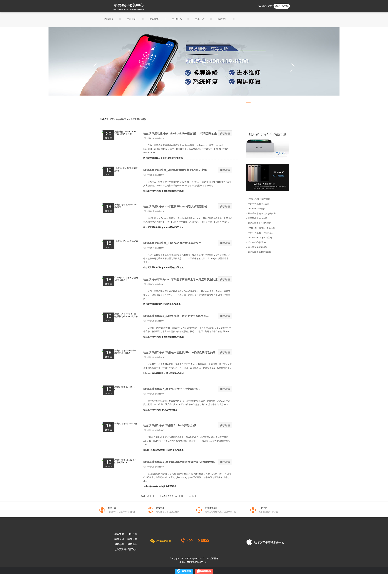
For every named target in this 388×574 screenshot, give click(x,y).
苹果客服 (206, 571)
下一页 (187, 496)
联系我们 (222, 19)
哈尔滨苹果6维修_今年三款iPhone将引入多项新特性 (175, 206)
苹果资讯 (131, 19)
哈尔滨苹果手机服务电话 (259, 222)
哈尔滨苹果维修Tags (125, 549)
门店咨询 (132, 534)
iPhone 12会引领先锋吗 (259, 198)
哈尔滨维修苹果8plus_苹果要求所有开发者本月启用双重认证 (180, 279)
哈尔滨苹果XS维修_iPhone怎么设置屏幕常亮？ (172, 243)
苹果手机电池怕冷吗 (257, 218)
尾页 (194, 496)
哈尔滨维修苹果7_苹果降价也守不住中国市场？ (172, 389)
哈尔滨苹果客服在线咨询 (259, 251)
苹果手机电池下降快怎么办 (260, 232)
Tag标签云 (121, 119)
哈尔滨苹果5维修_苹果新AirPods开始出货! (169, 425)
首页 (111, 119)
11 (178, 496)
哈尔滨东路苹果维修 (257, 247)
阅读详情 (225, 133)
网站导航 (119, 544)
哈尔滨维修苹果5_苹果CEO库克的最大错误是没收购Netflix (179, 462)
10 (175, 496)
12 (182, 496)
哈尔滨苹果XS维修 (137, 119)
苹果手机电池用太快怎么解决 (262, 213)
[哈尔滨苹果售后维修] (194, 66)
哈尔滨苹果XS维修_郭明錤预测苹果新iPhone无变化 (175, 170)
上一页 (156, 496)
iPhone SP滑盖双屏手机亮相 (261, 227)
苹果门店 (200, 19)
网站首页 (109, 19)
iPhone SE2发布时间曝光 (260, 237)
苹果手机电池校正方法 (258, 203)
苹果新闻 (154, 19)
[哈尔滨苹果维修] (267, 144)
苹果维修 (177, 19)
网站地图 (132, 544)
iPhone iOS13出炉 (256, 208)
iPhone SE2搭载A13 (257, 242)
